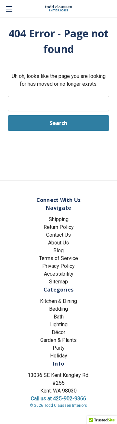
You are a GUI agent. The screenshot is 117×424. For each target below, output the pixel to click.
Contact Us (58, 235)
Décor (58, 332)
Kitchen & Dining (58, 301)
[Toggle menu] (9, 9)
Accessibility (58, 274)
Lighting (58, 324)
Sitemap (58, 282)
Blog (58, 250)
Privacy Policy (58, 266)
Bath (59, 317)
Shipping (59, 219)
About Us (58, 243)
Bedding (58, 309)
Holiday (58, 356)
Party (59, 348)
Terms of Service (58, 258)
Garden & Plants (58, 340)
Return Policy (59, 227)
